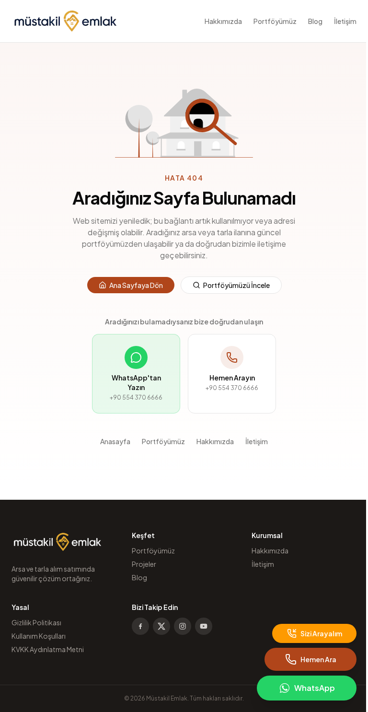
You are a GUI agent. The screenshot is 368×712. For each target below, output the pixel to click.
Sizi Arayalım (321, 633)
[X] (161, 626)
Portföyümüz (275, 21)
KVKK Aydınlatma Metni (48, 649)
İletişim (345, 21)
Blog (315, 21)
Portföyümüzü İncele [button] (236, 285)
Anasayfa (115, 441)
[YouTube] (203, 626)
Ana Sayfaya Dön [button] (136, 285)
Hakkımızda (223, 21)
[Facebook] (140, 626)
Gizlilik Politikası (36, 622)
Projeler (144, 564)
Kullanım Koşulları (39, 636)
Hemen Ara (318, 659)
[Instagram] (182, 626)
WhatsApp (314, 688)
